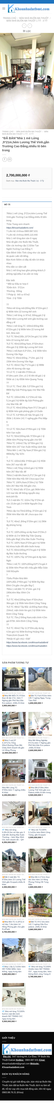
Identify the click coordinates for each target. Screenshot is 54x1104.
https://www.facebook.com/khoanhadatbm (26, 646)
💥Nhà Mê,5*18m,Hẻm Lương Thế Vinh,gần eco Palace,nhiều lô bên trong (39, 790)
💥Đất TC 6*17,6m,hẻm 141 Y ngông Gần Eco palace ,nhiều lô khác (38, 924)
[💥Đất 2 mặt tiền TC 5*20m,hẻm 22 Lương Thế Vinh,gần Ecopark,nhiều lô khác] (14, 860)
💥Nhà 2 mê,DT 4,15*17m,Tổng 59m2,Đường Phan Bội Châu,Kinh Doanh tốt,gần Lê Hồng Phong (13, 745)
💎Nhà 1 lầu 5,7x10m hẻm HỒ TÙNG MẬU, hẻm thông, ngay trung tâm (13, 969)
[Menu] (3, 8)
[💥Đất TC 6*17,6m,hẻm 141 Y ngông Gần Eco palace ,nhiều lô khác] (40, 905)
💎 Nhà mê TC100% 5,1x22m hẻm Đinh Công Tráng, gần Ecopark (39, 832)
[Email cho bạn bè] (9, 159)
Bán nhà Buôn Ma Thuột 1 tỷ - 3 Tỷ (27, 21)
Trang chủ (9, 18)
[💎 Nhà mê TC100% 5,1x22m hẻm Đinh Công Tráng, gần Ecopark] (40, 813)
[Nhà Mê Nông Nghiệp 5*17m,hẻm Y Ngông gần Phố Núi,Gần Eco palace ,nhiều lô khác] (40, 724)
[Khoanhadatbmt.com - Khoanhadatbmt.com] (28, 8)
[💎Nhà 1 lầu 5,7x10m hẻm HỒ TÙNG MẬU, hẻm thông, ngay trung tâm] (14, 950)
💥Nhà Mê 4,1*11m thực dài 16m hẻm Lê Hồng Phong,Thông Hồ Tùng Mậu (39, 880)
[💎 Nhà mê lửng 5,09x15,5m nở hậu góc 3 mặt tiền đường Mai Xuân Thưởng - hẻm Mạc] (14, 813)
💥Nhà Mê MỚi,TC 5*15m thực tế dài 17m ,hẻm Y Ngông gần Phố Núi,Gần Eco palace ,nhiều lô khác (13, 699)
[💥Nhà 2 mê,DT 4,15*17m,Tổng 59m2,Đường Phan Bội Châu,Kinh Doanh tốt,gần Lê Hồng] (14, 724)
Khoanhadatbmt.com (13, 1067)
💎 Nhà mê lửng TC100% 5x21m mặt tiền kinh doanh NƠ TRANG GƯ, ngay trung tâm (13, 1015)
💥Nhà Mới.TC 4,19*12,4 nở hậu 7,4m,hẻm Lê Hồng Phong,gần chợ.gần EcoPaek (13, 925)
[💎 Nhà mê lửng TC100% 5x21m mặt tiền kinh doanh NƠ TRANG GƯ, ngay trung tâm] (14, 995)
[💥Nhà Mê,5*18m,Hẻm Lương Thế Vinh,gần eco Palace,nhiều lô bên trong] (40, 771)
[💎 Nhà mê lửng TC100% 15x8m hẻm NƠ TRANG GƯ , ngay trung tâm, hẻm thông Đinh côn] (40, 950)
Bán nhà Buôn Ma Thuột (34, 18)
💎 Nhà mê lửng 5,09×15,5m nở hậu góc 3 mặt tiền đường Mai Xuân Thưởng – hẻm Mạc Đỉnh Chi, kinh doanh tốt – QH (13, 835)
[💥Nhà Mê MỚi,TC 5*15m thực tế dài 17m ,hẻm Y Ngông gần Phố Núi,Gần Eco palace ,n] (14, 679)
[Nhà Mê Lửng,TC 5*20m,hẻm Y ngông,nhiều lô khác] (14, 771)
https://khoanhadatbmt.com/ (19, 228)
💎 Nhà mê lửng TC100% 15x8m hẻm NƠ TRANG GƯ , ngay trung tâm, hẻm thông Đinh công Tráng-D (40, 970)
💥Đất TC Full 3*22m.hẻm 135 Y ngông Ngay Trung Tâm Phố (39, 698)
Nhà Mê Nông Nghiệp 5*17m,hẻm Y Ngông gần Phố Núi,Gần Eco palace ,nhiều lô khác (39, 744)
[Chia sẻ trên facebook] (4, 159)
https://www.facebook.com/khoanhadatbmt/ (27, 642)
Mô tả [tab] (7, 205)
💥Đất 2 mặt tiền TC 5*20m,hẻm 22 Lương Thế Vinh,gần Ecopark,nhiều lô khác (13, 880)
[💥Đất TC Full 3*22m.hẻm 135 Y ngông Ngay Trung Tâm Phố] (40, 679)
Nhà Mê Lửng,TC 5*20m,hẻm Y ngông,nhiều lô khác (13, 790)
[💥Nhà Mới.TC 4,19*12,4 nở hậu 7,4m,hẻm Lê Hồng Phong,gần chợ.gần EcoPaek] (14, 905)
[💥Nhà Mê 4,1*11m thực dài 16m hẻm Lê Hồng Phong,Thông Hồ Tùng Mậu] (40, 860)
